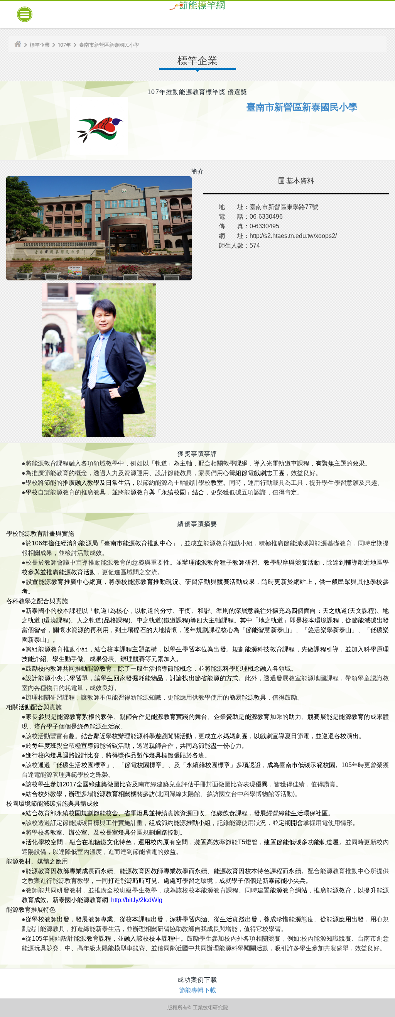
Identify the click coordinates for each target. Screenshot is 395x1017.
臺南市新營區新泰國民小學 (109, 45)
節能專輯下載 (197, 990)
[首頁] (21, 45)
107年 (64, 45)
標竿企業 (40, 45)
